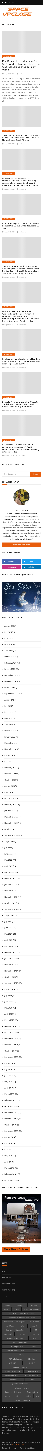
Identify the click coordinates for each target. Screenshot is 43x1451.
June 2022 (8, 854)
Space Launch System (13, 1392)
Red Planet (13, 1380)
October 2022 (10, 829)
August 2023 (9, 786)
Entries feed (7, 1277)
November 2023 (11, 774)
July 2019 (8, 1069)
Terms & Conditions (27, 1448)
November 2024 (11, 749)
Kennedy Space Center (15, 1338)
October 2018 (10, 1125)
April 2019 (8, 1088)
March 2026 (9, 657)
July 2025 (8, 706)
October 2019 (10, 1051)
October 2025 (10, 687)
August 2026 (9, 626)
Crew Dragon (34, 1322)
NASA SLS (12, 1363)
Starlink (28, 1396)
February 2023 (10, 804)
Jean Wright (8, 1334)
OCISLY (32, 1363)
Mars (34, 1346)
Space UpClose (32, 1392)
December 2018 (11, 1112)
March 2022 (9, 872)
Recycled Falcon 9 (31, 1375)
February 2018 (10, 1174)
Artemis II (34, 1305)
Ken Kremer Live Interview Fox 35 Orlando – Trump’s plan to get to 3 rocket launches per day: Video (21, 65)
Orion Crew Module (12, 1371)
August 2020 (9, 989)
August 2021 (9, 915)
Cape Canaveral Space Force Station (21, 1317)
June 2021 (8, 928)
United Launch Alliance (21, 1400)
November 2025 (11, 681)
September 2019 (11, 1057)
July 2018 (8, 1143)
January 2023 (9, 811)
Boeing (16, 1309)
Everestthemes (18, 1444)
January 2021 (9, 958)
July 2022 (8, 847)
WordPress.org (8, 1290)
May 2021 (8, 934)
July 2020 (8, 995)
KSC (34, 1338)
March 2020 (9, 1020)
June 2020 (8, 1001)
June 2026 (8, 638)
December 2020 (11, 965)
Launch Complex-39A (21, 1342)
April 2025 (8, 724)
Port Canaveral (32, 1371)
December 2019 (11, 1038)
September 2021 (11, 909)
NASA (21, 1355)
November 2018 (11, 1118)
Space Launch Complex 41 (22, 1388)
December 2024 (11, 743)
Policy (13, 1448)
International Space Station (16, 1330)
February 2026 (10, 663)
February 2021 (10, 952)
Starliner (17, 1396)
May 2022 (8, 860)
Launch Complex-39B (15, 1346)
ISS (36, 1330)
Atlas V (6, 1309)
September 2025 (11, 693)
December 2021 (11, 891)
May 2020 (8, 1008)
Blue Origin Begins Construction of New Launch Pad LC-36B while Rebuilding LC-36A (21, 225)
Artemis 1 (20, 1305)
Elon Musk (10, 1326)
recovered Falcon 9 (12, 1375)
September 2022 (11, 835)
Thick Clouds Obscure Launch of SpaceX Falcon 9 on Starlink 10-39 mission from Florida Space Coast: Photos (21, 137)
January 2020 (9, 1032)
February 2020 (10, 1026)
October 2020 (10, 977)
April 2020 (8, 1014)
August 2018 (9, 1137)
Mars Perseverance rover (15, 1351)
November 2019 (11, 1045)
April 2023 (8, 792)
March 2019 (9, 1094)
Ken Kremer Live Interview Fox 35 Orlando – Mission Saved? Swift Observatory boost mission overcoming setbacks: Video (20, 448)
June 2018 (8, 1149)
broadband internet (31, 1309)
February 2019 (10, 1100)
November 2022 (11, 823)
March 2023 (9, 798)
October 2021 (10, 903)
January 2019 (9, 1106)
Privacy (5, 1448)
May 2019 (8, 1082)
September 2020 (11, 983)
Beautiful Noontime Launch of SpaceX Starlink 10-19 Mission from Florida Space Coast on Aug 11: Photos (19, 404)
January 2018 (9, 1180)
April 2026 (8, 650)
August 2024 (9, 755)
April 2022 (8, 866)
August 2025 (9, 700)
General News (8, 56)
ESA (22, 1326)
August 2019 (9, 1063)
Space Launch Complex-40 (21, 1384)
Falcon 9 (34, 1326)
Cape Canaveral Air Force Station (21, 1313)
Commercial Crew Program (14, 1322)
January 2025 (9, 737)
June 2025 (8, 712)
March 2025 (9, 730)
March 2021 (9, 946)
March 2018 (9, 1168)
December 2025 (11, 675)
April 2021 (8, 940)
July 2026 (8, 632)
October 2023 (10, 780)
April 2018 (8, 1162)
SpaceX (7, 1396)
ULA (37, 1396)
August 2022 (9, 841)
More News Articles (16, 1249)
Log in (4, 1271)
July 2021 (8, 921)
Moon (35, 1351)
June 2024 (8, 761)
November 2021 (11, 897)
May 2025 (8, 718)
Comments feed (8, 1283)
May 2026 (8, 644)
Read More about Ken (21, 545)
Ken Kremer (22, 74)
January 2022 (9, 884)
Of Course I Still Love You (21, 1367)
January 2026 (9, 669)
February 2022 (10, 878)
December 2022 (11, 817)
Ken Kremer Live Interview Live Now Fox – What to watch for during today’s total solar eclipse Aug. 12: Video (21, 361)
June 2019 (8, 1075)
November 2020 (11, 971)
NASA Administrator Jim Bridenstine (21, 1359)
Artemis (8, 1305)
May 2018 (8, 1155)
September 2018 (11, 1131)
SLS (32, 1380)
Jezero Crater (21, 1334)
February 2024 (10, 767)
